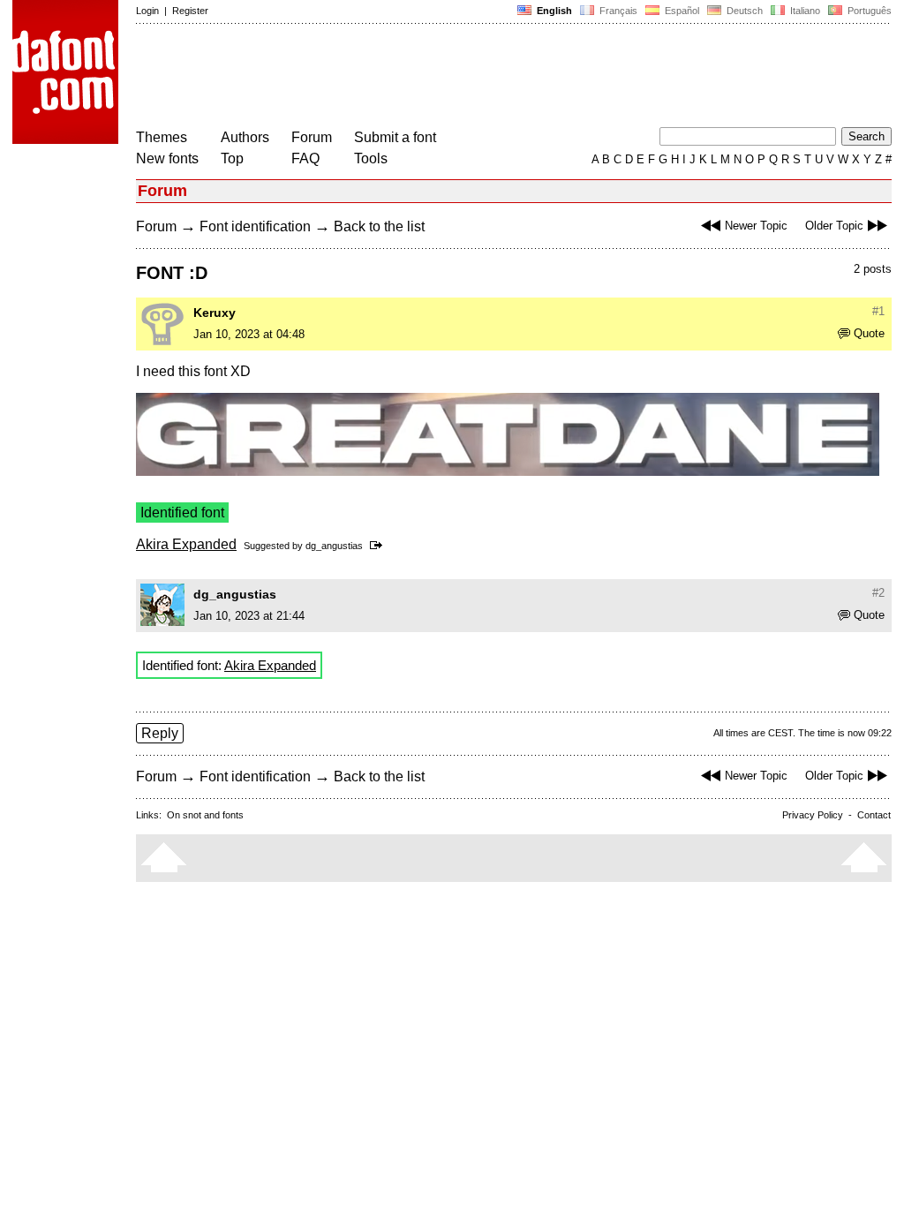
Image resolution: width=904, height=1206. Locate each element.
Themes (161, 137)
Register (190, 10)
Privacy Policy (812, 815)
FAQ (305, 158)
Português (867, 10)
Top (232, 158)
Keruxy (214, 312)
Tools (371, 158)
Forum (311, 137)
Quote (869, 333)
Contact (874, 815)
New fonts (167, 158)
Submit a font (395, 137)
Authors (245, 137)
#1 (878, 311)
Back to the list (379, 226)
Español (680, 10)
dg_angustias (334, 545)
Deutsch (743, 10)
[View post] (379, 545)
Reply (159, 733)
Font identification (255, 226)
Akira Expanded (186, 544)
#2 (878, 592)
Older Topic (834, 225)
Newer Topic (756, 225)
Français (617, 10)
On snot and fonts (205, 815)
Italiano (804, 10)
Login (147, 10)
